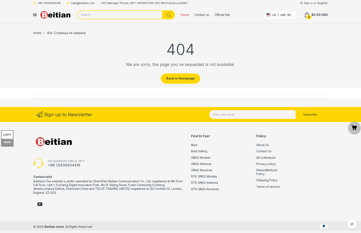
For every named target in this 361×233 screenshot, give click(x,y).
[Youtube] (39, 205)
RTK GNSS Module (204, 176)
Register (322, 3)
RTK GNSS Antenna (204, 182)
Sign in (309, 3)
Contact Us (263, 151)
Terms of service (268, 186)
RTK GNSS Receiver (205, 189)
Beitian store (54, 226)
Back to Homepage (180, 78)
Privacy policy (266, 164)
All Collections (266, 157)
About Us (262, 145)
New (194, 145)
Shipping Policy (267, 180)
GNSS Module (200, 157)
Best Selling (199, 151)
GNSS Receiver (201, 170)
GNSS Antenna (201, 164)
